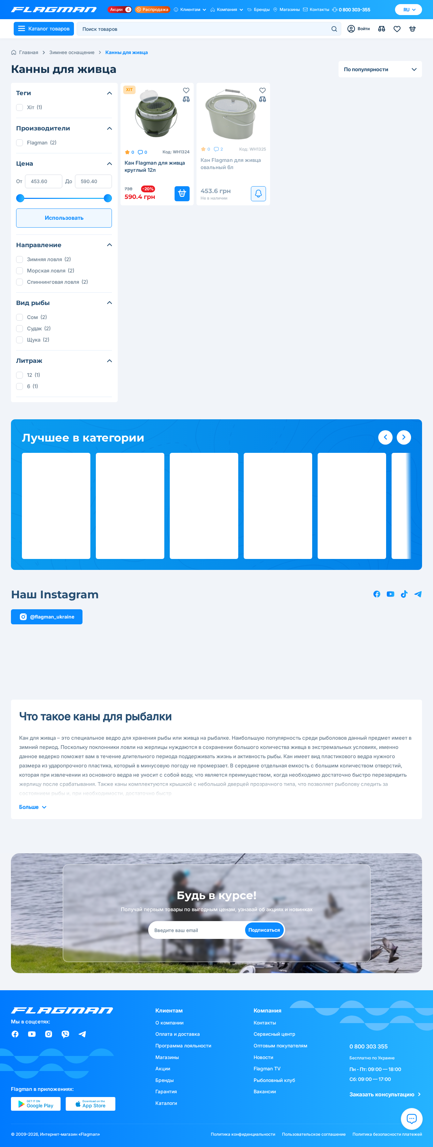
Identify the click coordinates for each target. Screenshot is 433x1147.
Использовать (64, 217)
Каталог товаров (48, 28)
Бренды (262, 9)
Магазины (290, 9)
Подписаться (264, 930)
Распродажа (155, 9)
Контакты (319, 9)
